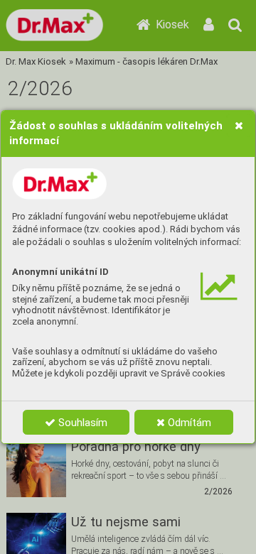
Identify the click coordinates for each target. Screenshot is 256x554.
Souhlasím (81, 422)
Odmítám (188, 422)
